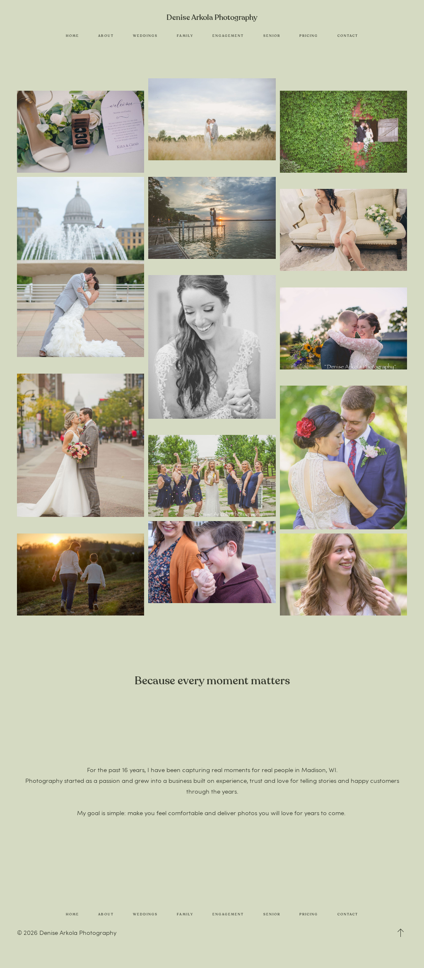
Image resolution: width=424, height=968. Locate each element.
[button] (401, 933)
